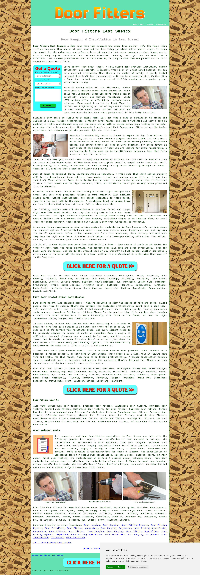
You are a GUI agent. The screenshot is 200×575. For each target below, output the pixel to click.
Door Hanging (92, 525)
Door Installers (54, 528)
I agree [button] (110, 567)
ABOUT (142, 24)
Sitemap (35, 555)
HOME (135, 24)
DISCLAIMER (161, 24)
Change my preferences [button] (137, 567)
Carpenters (91, 528)
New (53, 555)
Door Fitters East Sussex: (49, 46)
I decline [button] (120, 567)
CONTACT (150, 24)
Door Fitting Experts (135, 525)
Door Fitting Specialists (150, 528)
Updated (60, 555)
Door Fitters (75, 528)
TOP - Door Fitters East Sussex (52, 543)
